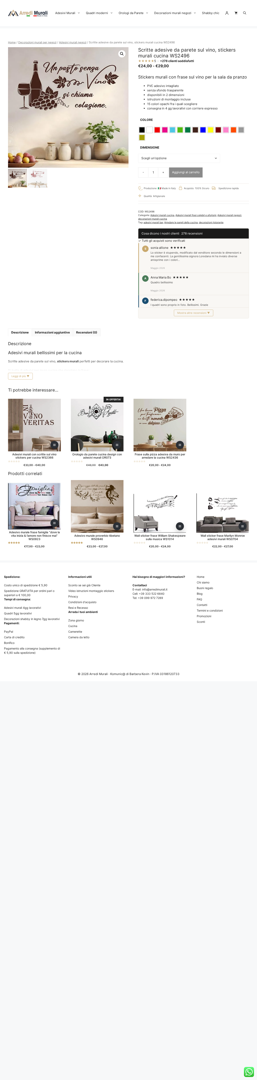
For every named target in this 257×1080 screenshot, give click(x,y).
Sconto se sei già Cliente (84, 585)
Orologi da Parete (131, 13)
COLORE (146, 120)
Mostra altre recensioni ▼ (193, 312)
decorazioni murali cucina (152, 218)
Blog (200, 593)
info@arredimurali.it (154, 589)
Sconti (201, 621)
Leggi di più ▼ (20, 376)
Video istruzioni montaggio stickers (91, 591)
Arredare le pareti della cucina (181, 222)
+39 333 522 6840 (151, 593)
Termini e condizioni (210, 610)
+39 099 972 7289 (150, 598)
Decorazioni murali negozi (172, 13)
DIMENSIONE (149, 147)
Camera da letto (78, 637)
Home (12, 42)
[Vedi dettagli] (54, 445)
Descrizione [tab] (20, 332)
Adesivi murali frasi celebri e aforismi (195, 215)
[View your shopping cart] (236, 13)
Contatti (202, 605)
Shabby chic (210, 13)
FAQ (199, 599)
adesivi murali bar (153, 222)
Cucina (72, 626)
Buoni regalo (205, 588)
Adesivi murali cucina (162, 215)
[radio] (142, 130)
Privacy (73, 596)
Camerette (75, 631)
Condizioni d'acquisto (82, 602)
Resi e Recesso (78, 607)
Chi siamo (203, 582)
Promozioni (204, 616)
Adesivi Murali (65, 13)
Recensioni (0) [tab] (86, 332)
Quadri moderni (97, 13)
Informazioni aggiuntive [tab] (52, 332)
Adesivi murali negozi (72, 42)
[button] (244, 13)
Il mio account (227, 13)
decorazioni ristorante (211, 222)
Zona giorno (76, 620)
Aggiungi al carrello (186, 172)
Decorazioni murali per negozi (37, 42)
